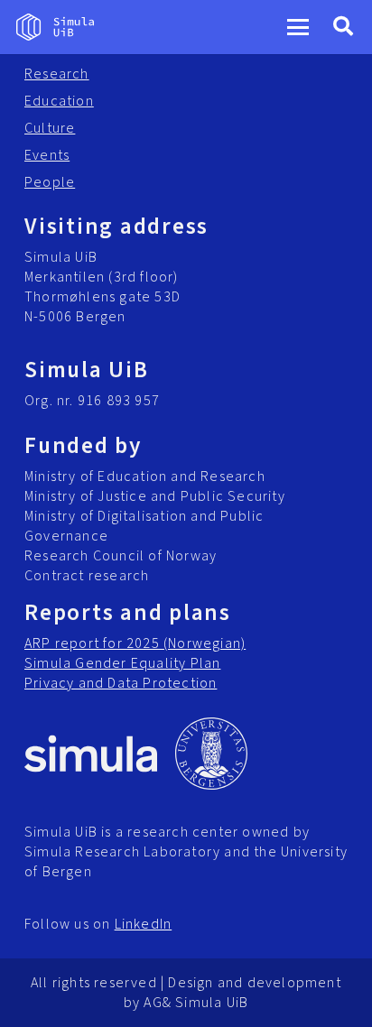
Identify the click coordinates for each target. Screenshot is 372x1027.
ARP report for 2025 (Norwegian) (135, 643)
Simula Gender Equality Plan (122, 663)
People (49, 182)
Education (59, 101)
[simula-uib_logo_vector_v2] (55, 27)
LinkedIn (143, 924)
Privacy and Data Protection (120, 683)
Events (47, 155)
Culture (49, 128)
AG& (158, 1003)
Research (56, 74)
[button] (298, 27)
